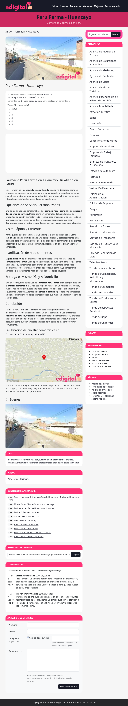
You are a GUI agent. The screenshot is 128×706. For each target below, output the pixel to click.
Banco (93, 117)
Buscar (115, 34)
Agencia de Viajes (99, 81)
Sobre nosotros (99, 392)
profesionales (45, 462)
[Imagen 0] (39, 444)
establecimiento (71, 462)
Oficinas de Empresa (101, 203)
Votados (87, 6)
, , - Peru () (25, 334)
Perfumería (96, 215)
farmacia (34, 462)
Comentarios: (15, 651)
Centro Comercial (99, 129)
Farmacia (20, 31)
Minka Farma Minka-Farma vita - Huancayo (34, 504)
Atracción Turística (100, 112)
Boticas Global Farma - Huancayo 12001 (32, 532)
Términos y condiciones (103, 395)
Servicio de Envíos (100, 226)
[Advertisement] (44, 153)
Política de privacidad (102, 389)
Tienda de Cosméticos (102, 286)
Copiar (76, 554)
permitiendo (59, 459)
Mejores (98, 6)
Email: (12, 631)
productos (58, 462)
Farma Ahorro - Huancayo (26, 524)
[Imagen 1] (44, 444)
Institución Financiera (102, 188)
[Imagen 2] (48, 444)
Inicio (55, 6)
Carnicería (95, 123)
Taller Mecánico (98, 262)
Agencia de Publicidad (102, 76)
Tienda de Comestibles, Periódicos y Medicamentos (103, 277)
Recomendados (113, 6)
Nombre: (13, 625)
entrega (69, 459)
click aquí (33, 101)
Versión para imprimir (18, 97)
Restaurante (96, 220)
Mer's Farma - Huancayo (25, 520)
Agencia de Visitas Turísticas (100, 89)
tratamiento (22, 462)
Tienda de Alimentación (103, 268)
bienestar (12, 462)
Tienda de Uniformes (101, 322)
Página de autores (100, 383)
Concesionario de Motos (103, 140)
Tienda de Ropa (98, 317)
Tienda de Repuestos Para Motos (101, 309)
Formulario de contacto (103, 386)
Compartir (47, 94)
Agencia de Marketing (102, 70)
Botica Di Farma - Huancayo (27, 512)
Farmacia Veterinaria (101, 182)
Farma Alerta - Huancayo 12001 (29, 536)
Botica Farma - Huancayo (26, 528)
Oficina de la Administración (98, 195)
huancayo (35, 459)
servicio (26, 459)
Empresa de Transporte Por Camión (103, 163)
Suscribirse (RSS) (99, 398)
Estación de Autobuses (102, 171)
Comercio (95, 135)
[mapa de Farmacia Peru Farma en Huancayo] (44, 359)
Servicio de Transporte (102, 238)
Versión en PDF (37, 97)
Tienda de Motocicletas (103, 292)
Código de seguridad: (14, 640)
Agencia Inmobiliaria (101, 106)
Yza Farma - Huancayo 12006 (27, 516)
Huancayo (33, 31)
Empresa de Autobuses (103, 146)
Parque (94, 209)
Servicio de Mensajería (102, 232)
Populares (75, 6)
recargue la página (65, 645)
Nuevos (64, 6)
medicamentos (15, 459)
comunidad (46, 459)
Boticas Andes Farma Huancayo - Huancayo (34, 508)
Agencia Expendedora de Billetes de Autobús (104, 98)
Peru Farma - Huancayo (19, 479)
